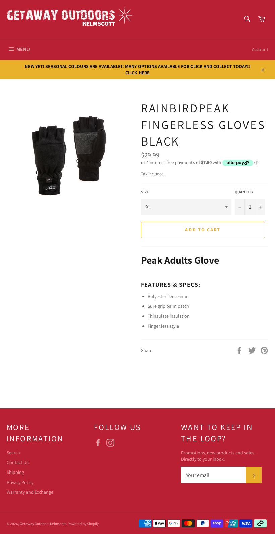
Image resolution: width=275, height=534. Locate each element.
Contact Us (18, 462)
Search (13, 453)
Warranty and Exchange (30, 492)
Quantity (244, 191)
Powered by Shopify (83, 523)
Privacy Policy (20, 482)
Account (260, 49)
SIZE (145, 191)
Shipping (15, 472)
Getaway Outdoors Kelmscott (43, 523)
